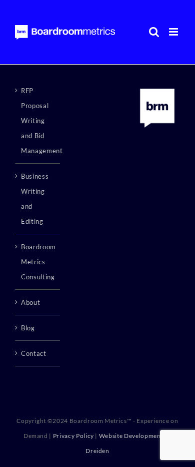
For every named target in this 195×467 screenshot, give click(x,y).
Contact (33, 353)
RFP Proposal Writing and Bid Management (38, 121)
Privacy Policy (73, 435)
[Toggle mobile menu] (174, 32)
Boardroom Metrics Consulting (38, 262)
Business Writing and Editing (34, 198)
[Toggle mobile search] (154, 32)
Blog (28, 328)
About (30, 302)
